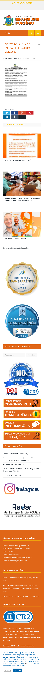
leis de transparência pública (25, 637)
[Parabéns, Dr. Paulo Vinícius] (22, 224)
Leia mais (29, 663)
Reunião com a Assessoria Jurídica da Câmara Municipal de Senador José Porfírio (22, 6)
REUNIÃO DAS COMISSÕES (12, 475)
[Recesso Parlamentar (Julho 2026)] (22, 146)
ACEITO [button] (18, 670)
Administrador (11, 58)
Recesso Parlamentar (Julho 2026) (18, 160)
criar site (18, 628)
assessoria (29, 631)
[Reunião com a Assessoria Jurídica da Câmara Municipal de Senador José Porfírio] (22, 184)
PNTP (13, 646)
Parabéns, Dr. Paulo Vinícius (15, 238)
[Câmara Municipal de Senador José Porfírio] (22, 20)
